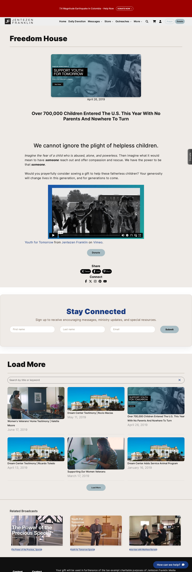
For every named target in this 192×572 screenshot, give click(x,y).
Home (62, 21)
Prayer (170, 21)
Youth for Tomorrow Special (82, 549)
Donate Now (124, 9)
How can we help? (168, 564)
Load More (96, 487)
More (138, 21)
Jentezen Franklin (75, 242)
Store (109, 21)
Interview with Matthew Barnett (143, 549)
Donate (180, 21)
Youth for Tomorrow (39, 242)
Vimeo (97, 242)
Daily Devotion (77, 21)
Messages (95, 21)
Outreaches (124, 21)
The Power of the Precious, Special (26, 549)
